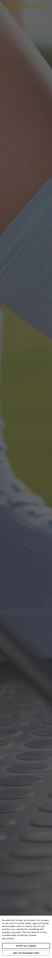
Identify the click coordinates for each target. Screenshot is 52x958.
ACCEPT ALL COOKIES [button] (26, 946)
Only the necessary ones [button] (26, 953)
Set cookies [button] (8, 938)
